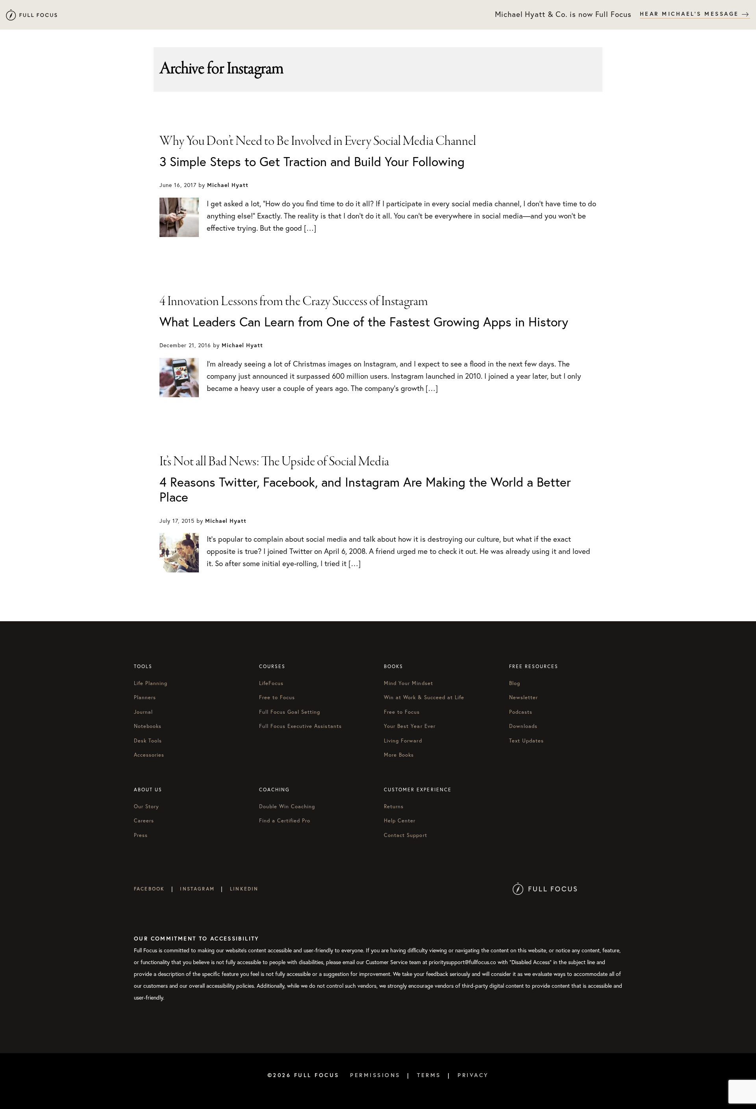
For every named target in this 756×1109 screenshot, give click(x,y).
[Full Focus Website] (545, 889)
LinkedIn (244, 889)
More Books (399, 755)
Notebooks (147, 726)
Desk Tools (148, 740)
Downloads (523, 726)
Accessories (149, 755)
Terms (429, 1075)
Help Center (399, 820)
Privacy (473, 1075)
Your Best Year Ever (409, 726)
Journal (143, 712)
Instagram (197, 889)
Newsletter (523, 697)
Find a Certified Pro (285, 820)
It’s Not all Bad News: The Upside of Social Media (274, 461)
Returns (394, 806)
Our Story (146, 806)
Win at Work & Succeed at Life (424, 697)
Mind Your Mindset (408, 683)
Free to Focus (277, 697)
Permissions (375, 1075)
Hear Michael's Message (691, 13)
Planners (145, 697)
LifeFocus (271, 683)
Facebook (149, 889)
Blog (514, 683)
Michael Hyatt (31, 15)
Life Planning (151, 683)
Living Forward (403, 740)
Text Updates (526, 740)
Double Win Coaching (287, 806)
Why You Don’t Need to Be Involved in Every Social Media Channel (317, 141)
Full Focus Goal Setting (290, 712)
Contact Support (405, 835)
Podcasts (520, 712)
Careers (144, 820)
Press (141, 835)
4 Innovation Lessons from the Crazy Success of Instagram (293, 301)
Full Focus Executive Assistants (300, 726)
